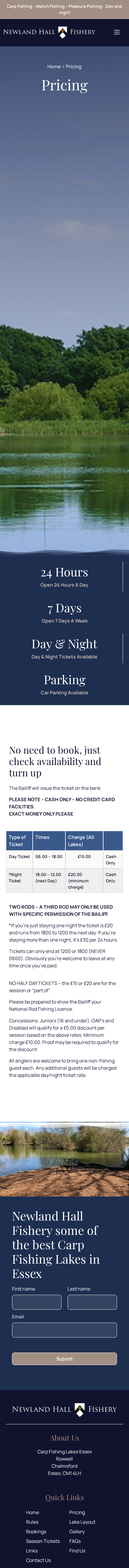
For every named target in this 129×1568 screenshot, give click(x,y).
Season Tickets (43, 1541)
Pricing (77, 1512)
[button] (117, 32)
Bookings (36, 1531)
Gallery (77, 1531)
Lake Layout (82, 1522)
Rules (32, 1522)
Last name (79, 1289)
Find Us (77, 1550)
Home (54, 66)
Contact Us (38, 1560)
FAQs (75, 1541)
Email (18, 1317)
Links (32, 1550)
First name (23, 1289)
